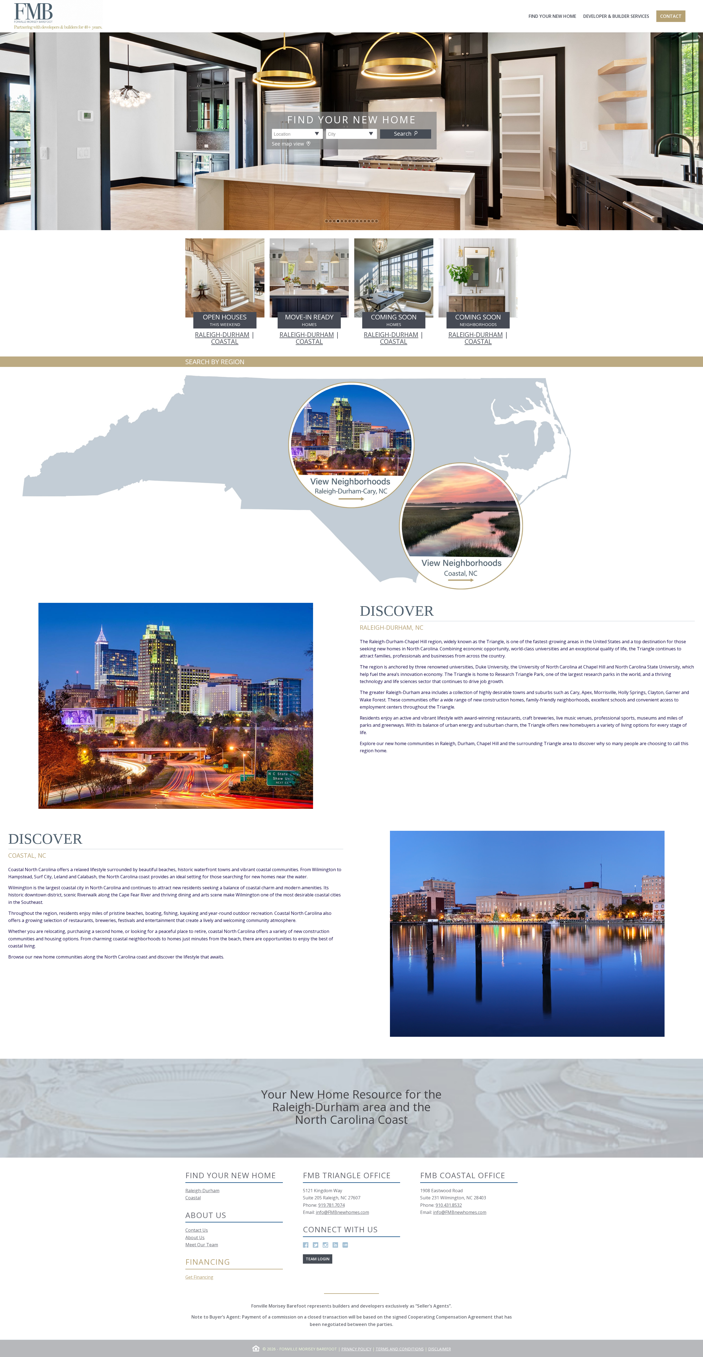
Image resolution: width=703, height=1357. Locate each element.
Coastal (193, 1198)
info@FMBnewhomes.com (342, 1212)
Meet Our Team (201, 1245)
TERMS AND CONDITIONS (400, 1349)
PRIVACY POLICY (356, 1349)
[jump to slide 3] (334, 221)
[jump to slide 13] (373, 221)
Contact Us (196, 1230)
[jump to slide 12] (369, 221)
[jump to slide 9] (357, 221)
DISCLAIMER (439, 1349)
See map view (288, 143)
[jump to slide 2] (330, 221)
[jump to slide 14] (376, 221)
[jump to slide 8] (353, 221)
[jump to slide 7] (350, 221)
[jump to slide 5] (342, 221)
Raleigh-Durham (202, 1191)
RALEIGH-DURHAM (222, 334)
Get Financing (199, 1277)
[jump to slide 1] (326, 221)
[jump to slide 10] (361, 221)
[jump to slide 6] (346, 221)
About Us (195, 1238)
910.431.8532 (449, 1205)
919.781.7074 (331, 1205)
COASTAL (224, 341)
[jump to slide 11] (365, 221)
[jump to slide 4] (338, 221)
